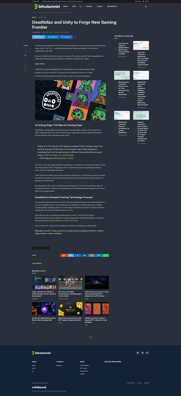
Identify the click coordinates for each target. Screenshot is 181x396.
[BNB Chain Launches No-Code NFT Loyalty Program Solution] (70, 309)
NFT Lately (83, 368)
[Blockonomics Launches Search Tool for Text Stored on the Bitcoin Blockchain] (122, 75)
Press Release (63, 298)
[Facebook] (25, 50)
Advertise (138, 1)
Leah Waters (37, 32)
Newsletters (112, 6)
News (34, 17)
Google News (84, 371)
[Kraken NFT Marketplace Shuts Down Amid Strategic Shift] (44, 309)
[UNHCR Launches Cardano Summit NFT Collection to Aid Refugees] (97, 309)
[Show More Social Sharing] (75, 37)
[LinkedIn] (25, 60)
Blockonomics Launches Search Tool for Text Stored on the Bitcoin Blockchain (63, 1)
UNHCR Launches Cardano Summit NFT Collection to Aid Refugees (96, 320)
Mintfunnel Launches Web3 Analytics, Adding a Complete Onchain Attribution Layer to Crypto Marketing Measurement (143, 93)
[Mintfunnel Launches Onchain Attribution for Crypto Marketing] (122, 115)
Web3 (65, 6)
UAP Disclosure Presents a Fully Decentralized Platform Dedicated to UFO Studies (97, 294)
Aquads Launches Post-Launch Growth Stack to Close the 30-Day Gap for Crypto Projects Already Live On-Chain (143, 131)
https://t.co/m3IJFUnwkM (63, 155)
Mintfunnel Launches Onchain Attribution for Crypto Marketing (123, 127)
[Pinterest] (25, 65)
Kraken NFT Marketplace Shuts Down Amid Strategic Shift (44, 319)
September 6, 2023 (65, 158)
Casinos (89, 6)
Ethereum (45, 248)
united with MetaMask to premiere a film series (61, 221)
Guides (99, 6)
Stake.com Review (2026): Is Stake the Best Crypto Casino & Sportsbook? (44, 294)
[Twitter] (25, 55)
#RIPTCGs (48, 155)
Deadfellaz (73, 46)
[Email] (25, 70)
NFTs (74, 6)
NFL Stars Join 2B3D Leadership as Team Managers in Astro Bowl (70, 294)
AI (80, 6)
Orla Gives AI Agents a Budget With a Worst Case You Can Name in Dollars (123, 49)
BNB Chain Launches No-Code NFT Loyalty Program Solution (69, 319)
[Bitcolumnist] (47, 6)
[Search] (146, 6)
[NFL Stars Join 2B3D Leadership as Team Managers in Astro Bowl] (70, 282)
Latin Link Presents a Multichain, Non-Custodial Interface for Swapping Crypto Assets (143, 58)
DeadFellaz (36, 248)
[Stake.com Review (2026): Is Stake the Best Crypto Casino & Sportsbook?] (44, 282)
